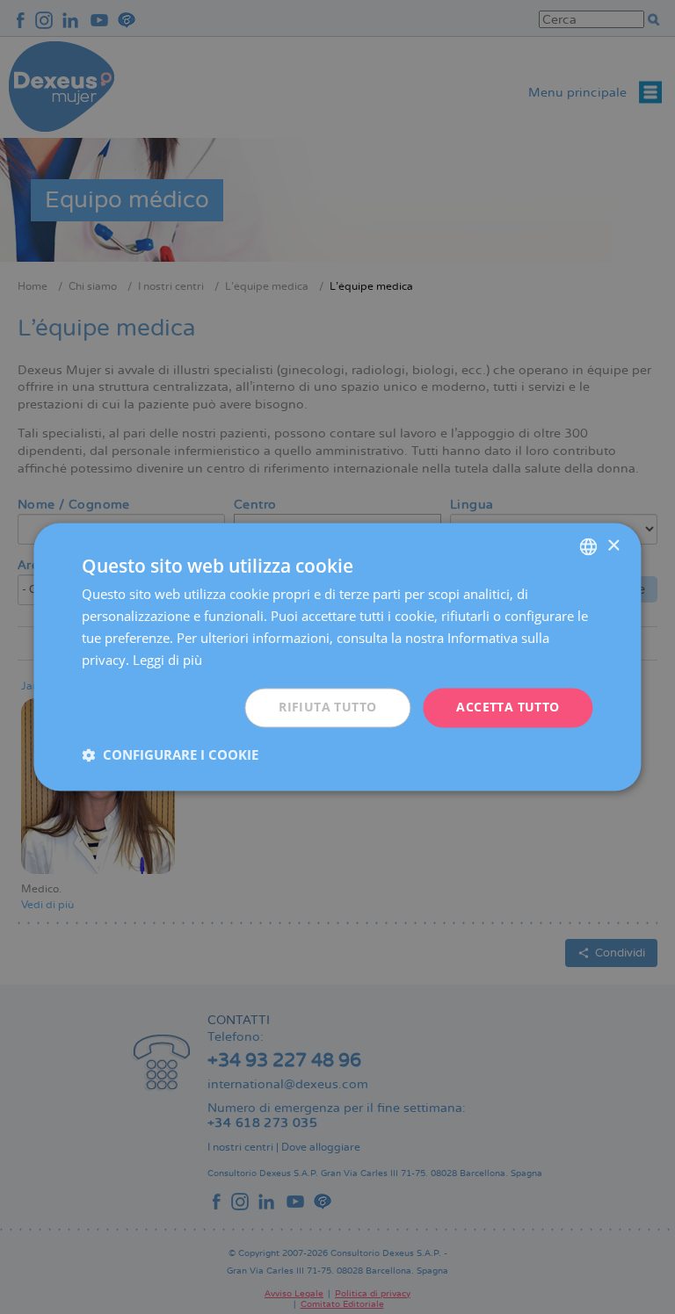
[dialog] (337, 657)
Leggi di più (167, 659)
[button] (170, 755)
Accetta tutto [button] (507, 707)
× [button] (613, 545)
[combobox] (589, 546)
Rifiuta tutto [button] (327, 707)
